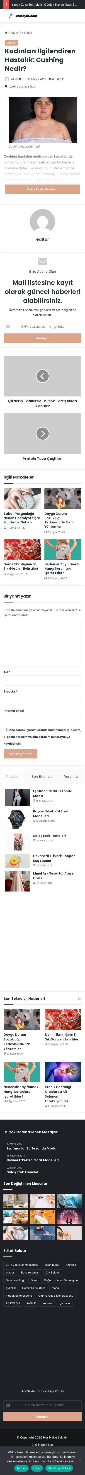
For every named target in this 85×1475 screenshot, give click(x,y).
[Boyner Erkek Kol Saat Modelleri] (17, 819)
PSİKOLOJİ (13, 1303)
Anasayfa (14, 32)
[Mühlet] (21, 15)
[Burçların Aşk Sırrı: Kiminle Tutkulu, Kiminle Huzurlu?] (69, 1217)
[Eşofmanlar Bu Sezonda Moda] (17, 797)
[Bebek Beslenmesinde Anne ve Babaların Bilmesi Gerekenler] (42, 1217)
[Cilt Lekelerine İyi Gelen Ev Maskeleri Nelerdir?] (42, 1201)
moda (55, 1288)
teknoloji (47, 1303)
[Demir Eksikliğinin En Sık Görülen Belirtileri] (22, 549)
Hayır (37, 1468)
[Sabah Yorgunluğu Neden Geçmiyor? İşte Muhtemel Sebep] (22, 498)
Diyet (34, 1280)
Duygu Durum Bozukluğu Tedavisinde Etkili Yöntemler (58, 520)
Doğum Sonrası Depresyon (61, 1280)
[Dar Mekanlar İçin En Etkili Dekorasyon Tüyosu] (15, 1201)
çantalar (65, 1303)
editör (14, 79)
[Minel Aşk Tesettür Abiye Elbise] (17, 881)
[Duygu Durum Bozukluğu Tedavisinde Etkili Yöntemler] (63, 498)
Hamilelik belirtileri (34, 1288)
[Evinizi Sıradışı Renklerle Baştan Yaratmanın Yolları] (42, 1233)
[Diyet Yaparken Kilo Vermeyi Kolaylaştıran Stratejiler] (15, 1217)
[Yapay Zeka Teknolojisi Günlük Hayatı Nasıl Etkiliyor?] (69, 1201)
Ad (7, 672)
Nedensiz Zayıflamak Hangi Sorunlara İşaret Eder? (61, 568)
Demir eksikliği (15, 1280)
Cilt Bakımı (52, 1272)
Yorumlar (71, 776)
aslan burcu (52, 1264)
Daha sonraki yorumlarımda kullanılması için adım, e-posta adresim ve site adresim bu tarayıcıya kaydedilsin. (42, 736)
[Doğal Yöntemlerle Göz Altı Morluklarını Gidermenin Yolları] (69, 1233)
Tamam (22, 1468)
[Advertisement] (42, 942)
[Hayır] (79, 1460)
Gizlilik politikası (42, 1444)
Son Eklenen (42, 776)
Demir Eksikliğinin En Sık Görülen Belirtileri (21, 566)
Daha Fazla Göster (41, 189)
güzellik (11, 1288)
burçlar (10, 1272)
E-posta (10, 691)
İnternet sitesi (14, 710)
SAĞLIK (31, 1303)
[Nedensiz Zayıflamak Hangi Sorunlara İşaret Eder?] (63, 549)
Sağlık (28, 32)
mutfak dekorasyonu (19, 1295)
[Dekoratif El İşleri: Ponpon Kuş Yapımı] (17, 861)
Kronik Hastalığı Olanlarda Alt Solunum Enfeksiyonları (58, 1094)
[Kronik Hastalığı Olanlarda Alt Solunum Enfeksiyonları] (63, 1072)
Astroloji (71, 1264)
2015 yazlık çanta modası (22, 1264)
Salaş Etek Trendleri (49, 835)
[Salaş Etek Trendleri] (17, 841)
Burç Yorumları (30, 1272)
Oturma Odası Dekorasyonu (55, 1295)
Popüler (12, 776)
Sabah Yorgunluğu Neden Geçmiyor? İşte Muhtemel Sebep (22, 518)
